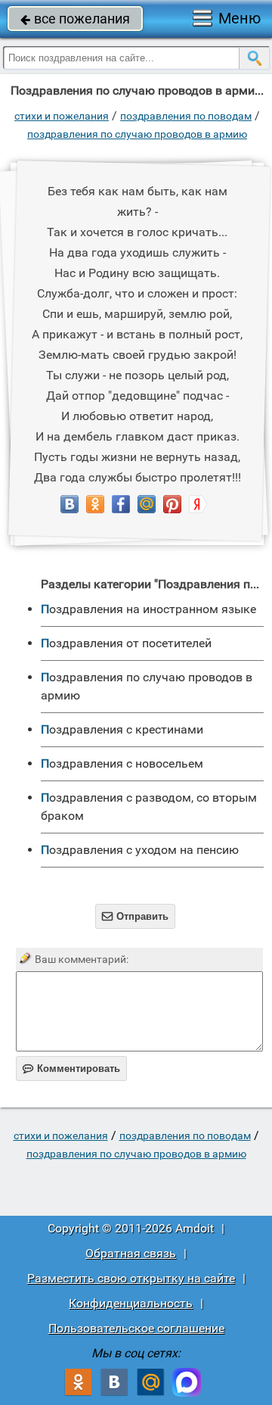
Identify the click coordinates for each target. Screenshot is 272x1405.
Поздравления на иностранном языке (148, 609)
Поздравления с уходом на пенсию (140, 850)
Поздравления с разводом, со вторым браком (149, 806)
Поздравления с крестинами (122, 729)
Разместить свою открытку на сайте (131, 1278)
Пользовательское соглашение (136, 1328)
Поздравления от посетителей (126, 643)
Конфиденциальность (131, 1303)
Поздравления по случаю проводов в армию (137, 134)
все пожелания (75, 18)
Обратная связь (130, 1253)
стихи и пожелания (61, 116)
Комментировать (71, 1068)
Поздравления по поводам (186, 116)
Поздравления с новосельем (122, 763)
